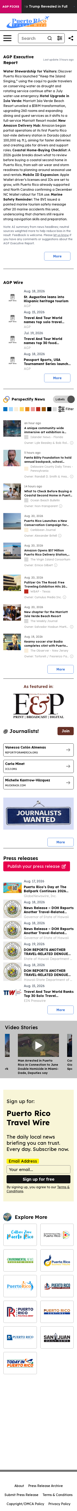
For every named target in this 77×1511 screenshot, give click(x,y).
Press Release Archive (45, 1486)
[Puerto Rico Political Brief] (20, 1312)
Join (66, 731)
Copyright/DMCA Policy (25, 1504)
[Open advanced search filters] (59, 38)
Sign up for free (38, 1179)
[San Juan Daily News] (57, 1337)
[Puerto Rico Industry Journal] (57, 1286)
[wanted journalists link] (38, 706)
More (57, 256)
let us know (61, 235)
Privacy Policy (59, 1504)
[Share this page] (71, 38)
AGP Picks (10, 6)
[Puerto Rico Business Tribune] (57, 1260)
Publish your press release (33, 866)
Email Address (23, 1161)
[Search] (50, 38)
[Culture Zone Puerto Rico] (20, 1235)
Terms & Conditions (57, 1495)
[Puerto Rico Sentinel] (57, 1312)
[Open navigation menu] (7, 38)
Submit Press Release (21, 1495)
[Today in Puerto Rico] (20, 1363)
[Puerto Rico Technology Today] (20, 1337)
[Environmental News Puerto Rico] (20, 1260)
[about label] (26, 437)
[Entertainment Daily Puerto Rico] (57, 1235)
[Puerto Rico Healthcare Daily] (20, 1286)
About (19, 1486)
